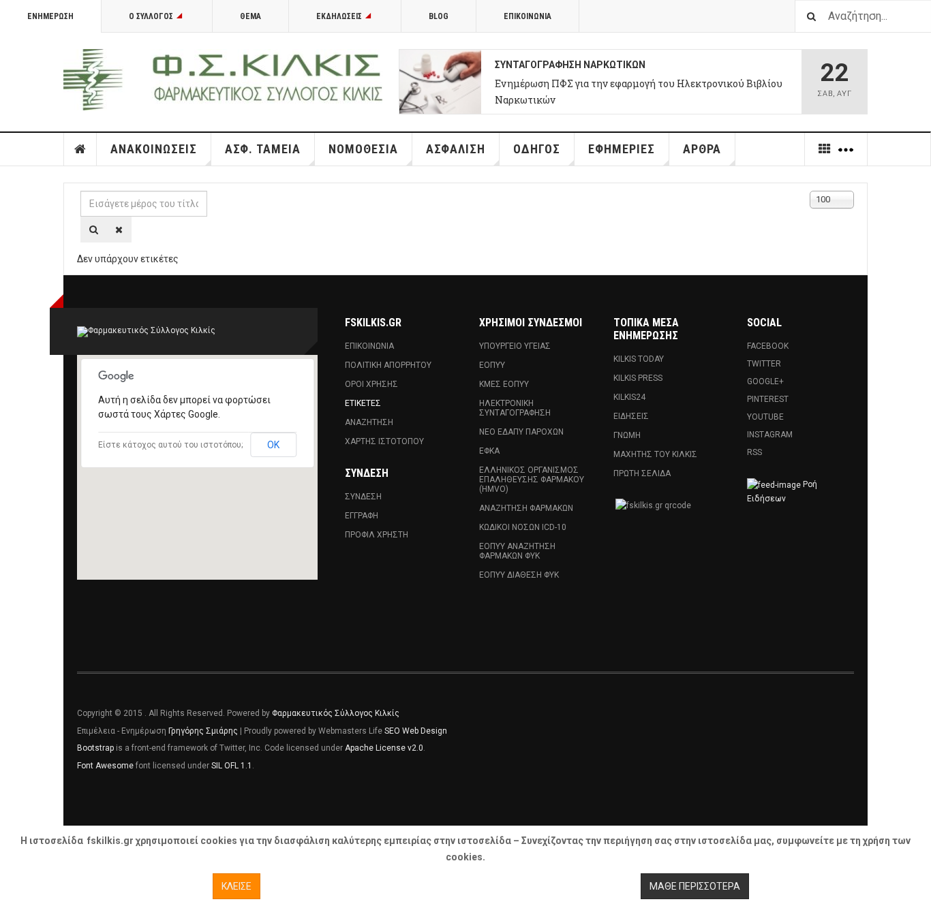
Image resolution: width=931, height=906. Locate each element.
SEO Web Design (415, 731)
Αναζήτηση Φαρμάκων (526, 508)
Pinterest (768, 399)
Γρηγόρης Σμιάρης (203, 731)
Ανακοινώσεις (153, 149)
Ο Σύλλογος (151, 16)
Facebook (768, 346)
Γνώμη (627, 435)
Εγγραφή (361, 515)
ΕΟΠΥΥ (492, 365)
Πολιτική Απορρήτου (388, 365)
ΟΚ (273, 444)
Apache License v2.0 (384, 748)
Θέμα (250, 16)
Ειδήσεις (631, 416)
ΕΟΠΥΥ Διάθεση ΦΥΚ (519, 575)
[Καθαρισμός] (119, 230)
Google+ (765, 381)
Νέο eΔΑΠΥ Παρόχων (521, 432)
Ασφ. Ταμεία (263, 149)
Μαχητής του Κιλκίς (655, 454)
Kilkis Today (638, 359)
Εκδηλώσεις (339, 16)
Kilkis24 (629, 397)
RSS (754, 452)
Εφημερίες (621, 149)
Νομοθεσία (363, 149)
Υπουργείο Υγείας (515, 346)
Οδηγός (536, 149)
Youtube (765, 417)
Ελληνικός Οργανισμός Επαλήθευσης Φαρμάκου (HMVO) (531, 479)
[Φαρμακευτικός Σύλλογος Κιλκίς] (222, 79)
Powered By (792, 723)
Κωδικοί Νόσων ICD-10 (522, 527)
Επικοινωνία (527, 16)
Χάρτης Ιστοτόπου (384, 441)
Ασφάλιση (455, 149)
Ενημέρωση (50, 16)
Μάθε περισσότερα (695, 886)
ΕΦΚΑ (489, 451)
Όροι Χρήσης (371, 384)
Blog (438, 16)
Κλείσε (236, 886)
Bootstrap (95, 748)
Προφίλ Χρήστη (376, 535)
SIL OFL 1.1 (231, 765)
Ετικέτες (363, 403)
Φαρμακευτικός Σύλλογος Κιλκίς (335, 713)
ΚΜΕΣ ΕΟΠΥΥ (504, 384)
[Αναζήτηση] (93, 230)
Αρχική (80, 149)
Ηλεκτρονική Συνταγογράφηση (515, 408)
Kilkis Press (637, 378)
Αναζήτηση (369, 422)
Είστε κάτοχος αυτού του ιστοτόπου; (170, 445)
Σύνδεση (363, 496)
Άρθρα (702, 149)
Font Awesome (105, 765)
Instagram (770, 434)
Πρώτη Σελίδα (642, 473)
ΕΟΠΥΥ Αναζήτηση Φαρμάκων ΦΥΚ (517, 551)
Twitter (764, 364)
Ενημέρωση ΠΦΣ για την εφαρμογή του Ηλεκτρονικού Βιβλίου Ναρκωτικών (638, 91)
